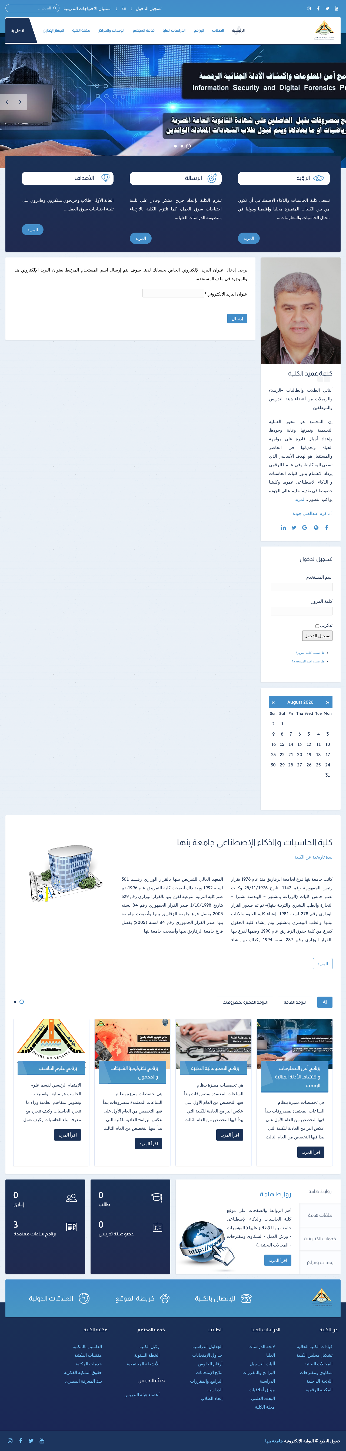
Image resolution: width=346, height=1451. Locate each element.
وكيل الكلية (149, 1346)
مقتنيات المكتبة (88, 1355)
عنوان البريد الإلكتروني (225, 294)
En (123, 8)
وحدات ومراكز (320, 1262)
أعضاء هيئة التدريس (141, 1394)
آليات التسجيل (262, 1363)
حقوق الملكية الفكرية (83, 1372)
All (325, 1002)
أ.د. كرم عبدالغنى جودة (312, 513)
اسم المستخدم (319, 577)
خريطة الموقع (134, 1298)
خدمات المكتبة (89, 1363)
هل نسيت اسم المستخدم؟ (308, 661)
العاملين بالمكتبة (87, 1346)
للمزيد (322, 963)
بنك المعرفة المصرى (83, 1381)
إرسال (237, 318)
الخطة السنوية (146, 1355)
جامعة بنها (274, 1440)
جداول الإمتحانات (207, 1355)
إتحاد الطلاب (211, 1398)
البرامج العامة (295, 1002)
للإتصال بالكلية (215, 1298)
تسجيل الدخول (149, 8)
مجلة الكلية (265, 1407)
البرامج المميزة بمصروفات (245, 1002)
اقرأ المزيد (278, 1260)
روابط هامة (320, 1191)
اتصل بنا (17, 30)
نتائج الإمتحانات (209, 1372)
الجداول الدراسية (207, 1346)
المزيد (249, 238)
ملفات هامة (320, 1215)
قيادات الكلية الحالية (314, 1346)
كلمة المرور (321, 601)
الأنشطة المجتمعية (143, 1363)
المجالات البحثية (318, 1363)
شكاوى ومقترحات (316, 1372)
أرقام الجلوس (210, 1363)
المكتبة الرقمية (319, 1389)
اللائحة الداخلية (319, 1381)
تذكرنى (326, 625)
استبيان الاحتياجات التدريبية (88, 8)
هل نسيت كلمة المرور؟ (310, 653)
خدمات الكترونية (320, 1238)
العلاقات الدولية (51, 1298)
